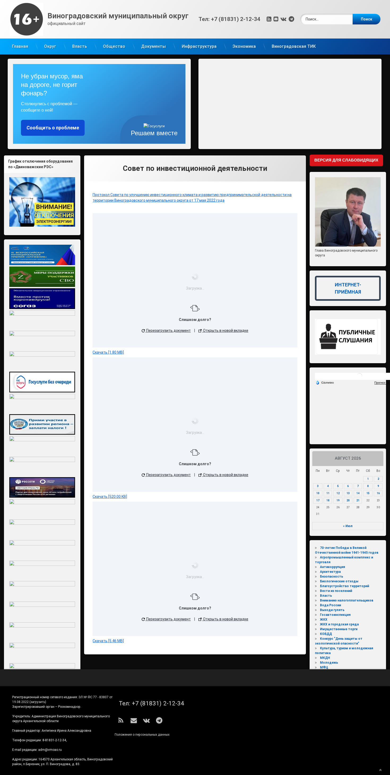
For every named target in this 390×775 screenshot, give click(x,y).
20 (348, 500)
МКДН (325, 658)
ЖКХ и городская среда (339, 624)
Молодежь (329, 662)
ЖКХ (323, 619)
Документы (153, 46)
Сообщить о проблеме (53, 127)
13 (348, 493)
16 (378, 493)
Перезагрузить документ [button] (168, 330)
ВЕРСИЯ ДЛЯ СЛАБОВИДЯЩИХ (346, 160)
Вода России (330, 605)
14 (357, 493)
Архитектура (330, 572)
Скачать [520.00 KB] (110, 496)
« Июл (348, 526)
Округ (50, 46)
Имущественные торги (338, 629)
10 (317, 493)
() (37, 702)
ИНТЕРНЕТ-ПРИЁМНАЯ (348, 288)
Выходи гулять (332, 610)
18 (328, 500)
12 (338, 493)
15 (368, 493)
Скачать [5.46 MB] (108, 641)
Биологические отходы (339, 581)
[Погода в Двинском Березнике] (359, 378)
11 (328, 493)
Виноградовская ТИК (294, 46)
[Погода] (324, 382)
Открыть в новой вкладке (225, 330)
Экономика (244, 46)
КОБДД (326, 634)
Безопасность (331, 576)
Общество (114, 46)
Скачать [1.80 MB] (108, 352)
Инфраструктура (199, 46)
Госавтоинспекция (335, 615)
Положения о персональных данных (142, 734)
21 (357, 500)
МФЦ (324, 667)
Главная (20, 46)
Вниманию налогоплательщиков (346, 600)
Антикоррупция (332, 567)
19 (338, 500)
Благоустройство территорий (344, 586)
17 (317, 500)
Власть (79, 46)
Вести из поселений (336, 591)
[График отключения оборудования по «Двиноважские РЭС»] (42, 202)
